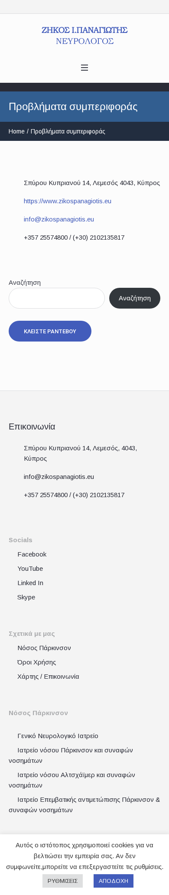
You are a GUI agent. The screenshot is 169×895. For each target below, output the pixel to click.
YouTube (30, 568)
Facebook (31, 554)
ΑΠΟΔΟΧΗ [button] (113, 881)
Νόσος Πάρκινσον (44, 647)
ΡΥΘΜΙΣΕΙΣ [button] (63, 881)
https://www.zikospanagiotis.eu (67, 201)
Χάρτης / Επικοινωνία (48, 676)
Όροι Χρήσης (36, 662)
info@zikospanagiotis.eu (59, 219)
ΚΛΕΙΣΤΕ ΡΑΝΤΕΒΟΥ (50, 331)
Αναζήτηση (25, 282)
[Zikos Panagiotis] (85, 35)
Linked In (30, 582)
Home (17, 131)
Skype (26, 597)
